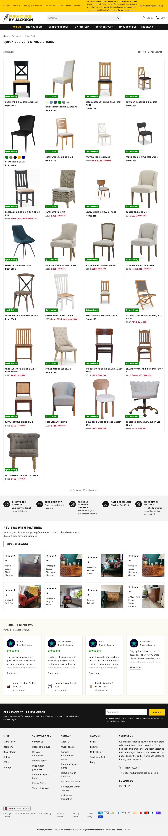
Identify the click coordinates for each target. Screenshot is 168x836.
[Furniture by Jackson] (18, 18)
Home (6, 36)
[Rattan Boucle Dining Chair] (24, 399)
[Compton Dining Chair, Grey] (144, 242)
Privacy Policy (39, 783)
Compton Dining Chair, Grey (140, 265)
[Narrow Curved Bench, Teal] (50, 686)
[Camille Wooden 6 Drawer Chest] (91, 686)
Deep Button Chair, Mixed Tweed (21, 475)
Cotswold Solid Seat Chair (59, 315)
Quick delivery (68, 747)
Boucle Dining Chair (136, 212)
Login (93, 741)
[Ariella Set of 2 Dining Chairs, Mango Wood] (24, 346)
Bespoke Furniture (70, 781)
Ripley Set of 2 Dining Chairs (100, 265)
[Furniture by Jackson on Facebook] (120, 786)
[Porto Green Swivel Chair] (24, 242)
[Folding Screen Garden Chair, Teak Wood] (144, 292)
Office (6, 762)
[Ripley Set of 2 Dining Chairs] (104, 242)
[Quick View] (40, 62)
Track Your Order (98, 757)
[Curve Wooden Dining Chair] (64, 134)
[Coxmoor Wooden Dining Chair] (144, 79)
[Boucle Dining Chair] (144, 189)
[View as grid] (139, 51)
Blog (92, 762)
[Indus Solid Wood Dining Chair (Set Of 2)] (104, 399)
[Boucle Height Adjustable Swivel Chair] (144, 399)
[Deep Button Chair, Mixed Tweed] (24, 452)
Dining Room (9, 752)
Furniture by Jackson (29, 813)
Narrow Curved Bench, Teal (66, 684)
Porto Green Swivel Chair (18, 265)
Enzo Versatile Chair (56, 422)
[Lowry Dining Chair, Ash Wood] (104, 189)
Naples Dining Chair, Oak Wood (61, 107)
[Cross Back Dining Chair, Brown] (24, 292)
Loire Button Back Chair (58, 369)
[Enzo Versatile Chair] (64, 399)
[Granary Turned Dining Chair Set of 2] (144, 346)
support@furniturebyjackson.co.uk (140, 773)
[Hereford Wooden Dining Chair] (104, 292)
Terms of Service (40, 788)
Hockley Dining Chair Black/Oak (21, 102)
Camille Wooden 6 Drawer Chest (104, 684)
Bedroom (8, 747)
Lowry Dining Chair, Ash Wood (101, 212)
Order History (96, 752)
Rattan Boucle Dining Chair (19, 422)
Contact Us (37, 741)
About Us (65, 741)
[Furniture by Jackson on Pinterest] (124, 786)
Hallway (7, 757)
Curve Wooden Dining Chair (59, 157)
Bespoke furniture (41, 747)
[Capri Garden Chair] (64, 189)
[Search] (118, 18)
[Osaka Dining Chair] (24, 134)
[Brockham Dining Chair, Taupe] (64, 242)
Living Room (9, 741)
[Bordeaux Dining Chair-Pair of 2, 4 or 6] (24, 189)
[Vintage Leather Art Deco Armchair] (9, 687)
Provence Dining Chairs (98, 157)
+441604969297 (131, 767)
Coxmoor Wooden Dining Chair (141, 102)
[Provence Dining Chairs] (104, 134)
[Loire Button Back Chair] (64, 346)
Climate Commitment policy (67, 755)
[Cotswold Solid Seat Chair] (64, 292)
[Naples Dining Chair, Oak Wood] (64, 79)
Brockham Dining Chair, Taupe (60, 265)
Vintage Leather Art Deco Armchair (25, 684)
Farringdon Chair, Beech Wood (142, 157)
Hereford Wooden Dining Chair (102, 315)
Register (94, 747)
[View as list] (144, 51)
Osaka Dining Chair (15, 161)
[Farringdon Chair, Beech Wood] (144, 134)
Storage (7, 767)
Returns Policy (39, 760)
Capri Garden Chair (55, 212)
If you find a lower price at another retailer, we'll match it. (154, 511)
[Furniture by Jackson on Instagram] (128, 786)
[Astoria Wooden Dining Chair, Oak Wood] (104, 79)
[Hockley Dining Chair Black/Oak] (24, 79)
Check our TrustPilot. (120, 505)
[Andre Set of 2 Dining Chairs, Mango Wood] (104, 346)
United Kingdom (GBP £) (153, 5)
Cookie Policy (90, 815)
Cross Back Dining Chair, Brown (21, 315)
